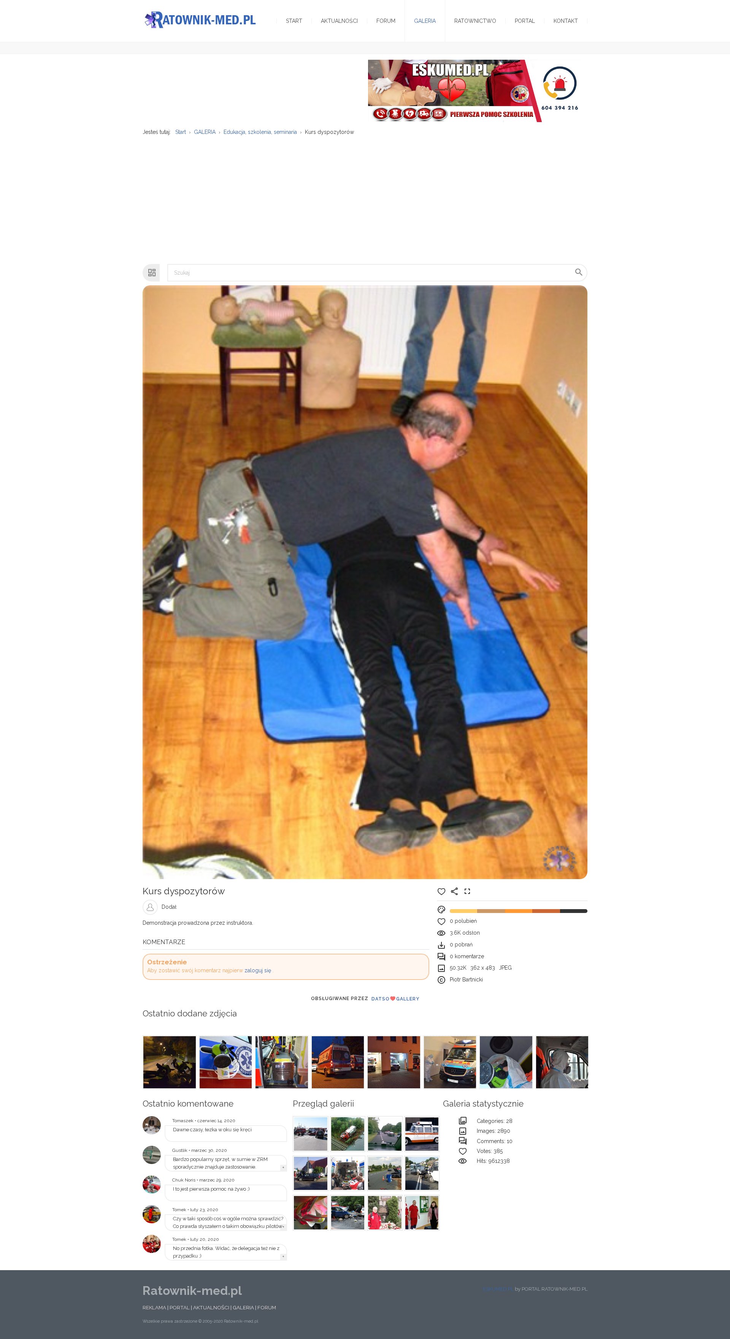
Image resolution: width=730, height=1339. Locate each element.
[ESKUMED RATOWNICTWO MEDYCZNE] (474, 90)
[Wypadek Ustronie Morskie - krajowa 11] (309, 1134)
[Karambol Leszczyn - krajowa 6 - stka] (346, 1213)
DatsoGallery (395, 999)
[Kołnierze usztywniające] (309, 1213)
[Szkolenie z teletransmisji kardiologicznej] (152, 1125)
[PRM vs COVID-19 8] (449, 1062)
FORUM (266, 1307)
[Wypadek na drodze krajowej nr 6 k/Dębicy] (383, 1134)
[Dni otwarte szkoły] (152, 1184)
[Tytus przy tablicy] (383, 1213)
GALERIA (243, 1307)
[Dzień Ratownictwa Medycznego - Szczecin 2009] (152, 1244)
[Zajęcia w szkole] (346, 1173)
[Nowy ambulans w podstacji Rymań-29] (152, 1155)
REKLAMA (154, 1307)
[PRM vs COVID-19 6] (561, 1062)
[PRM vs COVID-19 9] (393, 1062)
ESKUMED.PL (498, 1289)
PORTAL (180, 1307)
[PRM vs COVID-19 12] (225, 1062)
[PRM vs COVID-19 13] (169, 1062)
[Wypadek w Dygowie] (309, 1173)
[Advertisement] (365, 196)
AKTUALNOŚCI (211, 1307)
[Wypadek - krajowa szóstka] (383, 1173)
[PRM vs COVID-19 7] (505, 1062)
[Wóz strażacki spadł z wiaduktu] (346, 1134)
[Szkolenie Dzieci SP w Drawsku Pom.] (421, 1213)
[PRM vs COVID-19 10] (337, 1062)
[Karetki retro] (421, 1134)
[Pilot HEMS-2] (152, 1214)
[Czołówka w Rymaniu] (421, 1173)
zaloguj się (257, 970)
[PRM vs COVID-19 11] (281, 1062)
